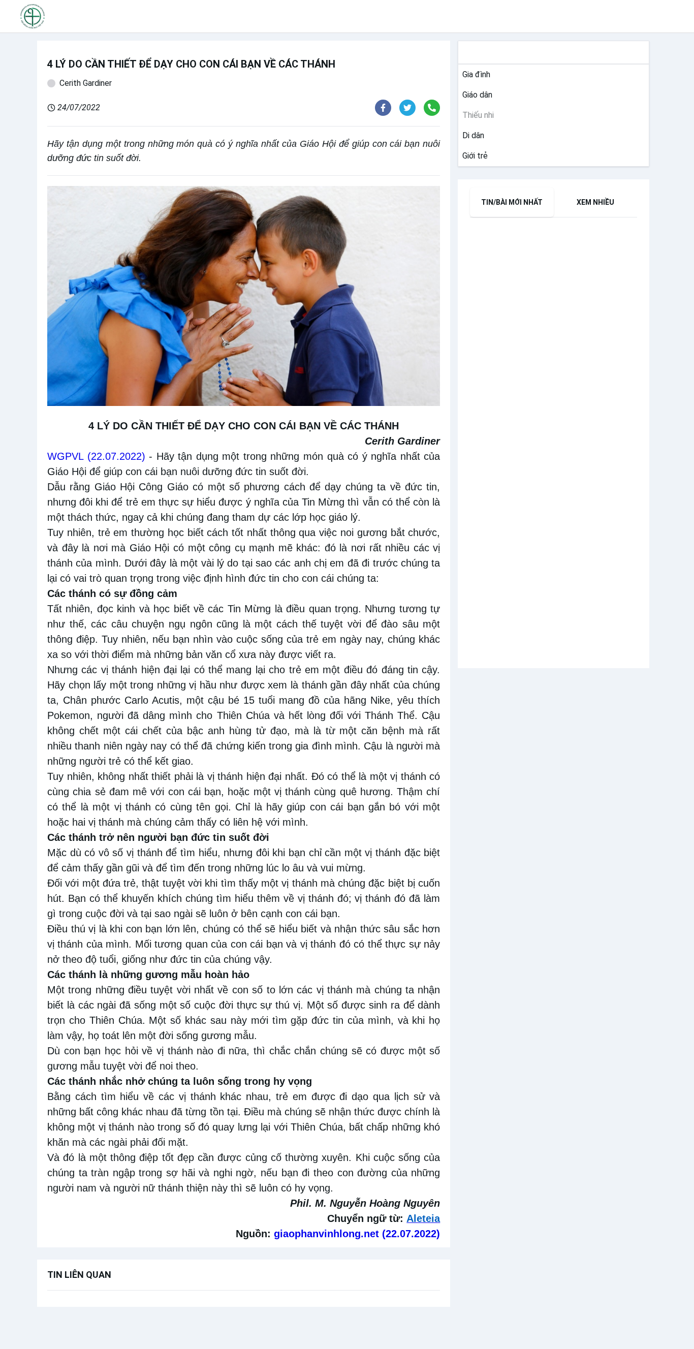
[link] (474, 75)
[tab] (511, 202)
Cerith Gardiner (85, 83)
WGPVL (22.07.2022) (96, 456)
